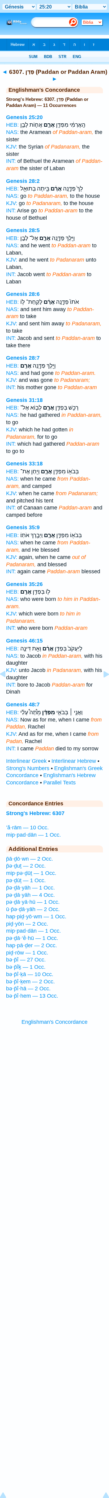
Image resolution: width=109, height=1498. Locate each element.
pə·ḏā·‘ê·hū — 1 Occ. (32, 938)
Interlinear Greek (26, 761)
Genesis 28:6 (23, 294)
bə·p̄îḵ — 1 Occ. (25, 967)
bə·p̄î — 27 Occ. (26, 960)
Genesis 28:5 (23, 230)
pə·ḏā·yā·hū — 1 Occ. (33, 902)
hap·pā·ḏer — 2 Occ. (31, 945)
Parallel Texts (59, 783)
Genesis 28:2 (23, 181)
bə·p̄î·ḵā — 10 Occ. (29, 974)
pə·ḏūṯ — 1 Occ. (26, 880)
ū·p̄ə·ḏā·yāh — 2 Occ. (33, 909)
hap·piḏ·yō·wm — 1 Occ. (36, 917)
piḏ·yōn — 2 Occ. (27, 924)
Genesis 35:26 (24, 584)
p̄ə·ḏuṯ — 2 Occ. (26, 866)
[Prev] (7, 688)
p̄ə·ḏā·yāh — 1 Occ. (30, 888)
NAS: (12, 132)
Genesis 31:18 (24, 400)
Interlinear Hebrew (73, 761)
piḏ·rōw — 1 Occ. (27, 953)
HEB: (12, 125)
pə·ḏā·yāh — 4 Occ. (30, 895)
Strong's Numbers (27, 768)
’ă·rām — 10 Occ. (27, 827)
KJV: (11, 147)
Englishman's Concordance (54, 1022)
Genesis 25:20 (24, 117)
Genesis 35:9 (23, 527)
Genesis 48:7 (23, 704)
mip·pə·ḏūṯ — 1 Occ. (31, 873)
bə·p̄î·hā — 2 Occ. (28, 989)
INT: (11, 161)
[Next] (101, 688)
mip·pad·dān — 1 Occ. (33, 835)
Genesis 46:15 (24, 641)
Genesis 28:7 (23, 358)
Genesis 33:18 (24, 464)
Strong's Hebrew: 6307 (35, 813)
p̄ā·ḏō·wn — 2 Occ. (29, 859)
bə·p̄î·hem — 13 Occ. (32, 996)
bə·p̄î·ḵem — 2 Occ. (30, 982)
